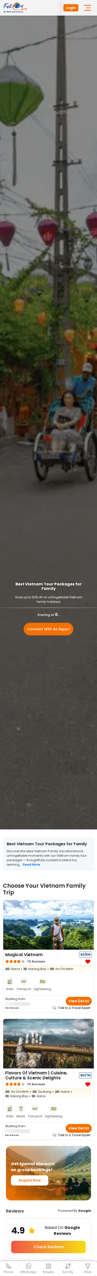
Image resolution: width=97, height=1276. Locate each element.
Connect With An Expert (48, 629)
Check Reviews (49, 1247)
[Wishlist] (88, 962)
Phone (8, 1272)
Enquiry (48, 1272)
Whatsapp (28, 1272)
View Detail (78, 1001)
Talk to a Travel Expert (74, 1008)
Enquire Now (30, 1180)
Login (71, 7)
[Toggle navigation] (87, 8)
